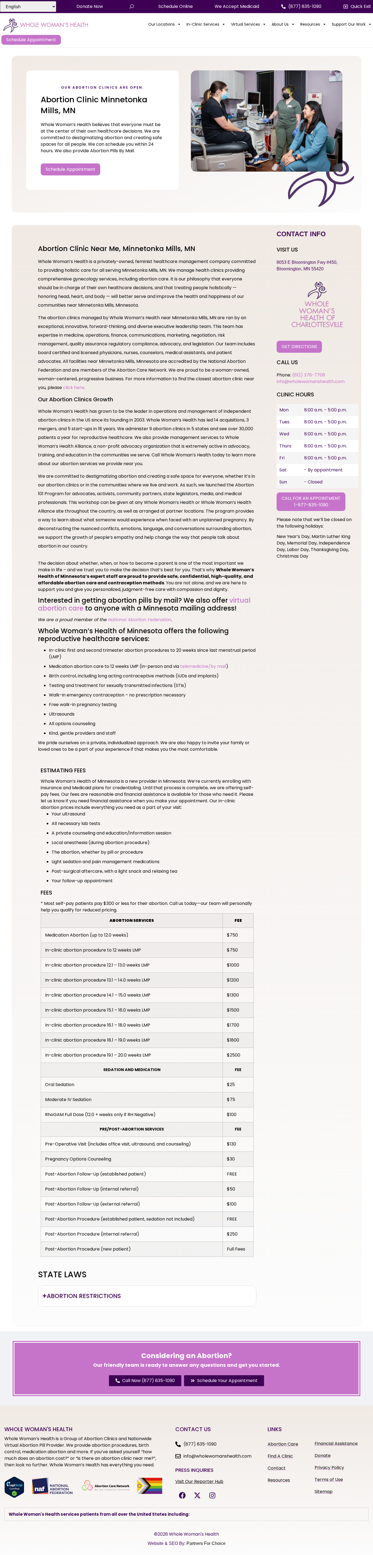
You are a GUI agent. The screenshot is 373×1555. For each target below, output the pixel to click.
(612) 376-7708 (308, 375)
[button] (357, 6)
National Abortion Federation (139, 620)
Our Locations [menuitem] (161, 24)
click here (73, 387)
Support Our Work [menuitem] (349, 24)
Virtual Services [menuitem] (245, 24)
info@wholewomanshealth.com (311, 381)
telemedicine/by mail (203, 666)
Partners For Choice (206, 1543)
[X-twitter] (197, 1495)
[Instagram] (212, 1495)
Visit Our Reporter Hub (199, 1481)
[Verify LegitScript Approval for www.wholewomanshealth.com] (14, 1496)
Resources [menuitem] (310, 24)
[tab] (147, 1296)
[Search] (131, 6)
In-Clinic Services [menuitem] (203, 24)
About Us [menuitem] (280, 24)
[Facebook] (182, 1495)
